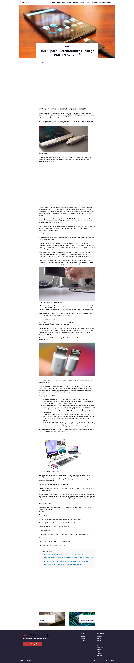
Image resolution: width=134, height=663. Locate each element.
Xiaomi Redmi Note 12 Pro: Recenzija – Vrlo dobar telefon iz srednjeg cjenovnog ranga (64, 534)
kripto (98, 643)
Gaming (82, 2)
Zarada (69, 2)
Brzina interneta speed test (88, 642)
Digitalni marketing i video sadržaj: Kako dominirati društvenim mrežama (65, 554)
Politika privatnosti (99, 660)
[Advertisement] (67, 86)
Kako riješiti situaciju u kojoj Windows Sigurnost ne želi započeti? (63, 564)
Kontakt (109, 2)
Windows (102, 2)
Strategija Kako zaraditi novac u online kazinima (53, 538)
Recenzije (75, 2)
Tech (53, 2)
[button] (113, 2)
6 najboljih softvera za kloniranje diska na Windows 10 (55, 526)
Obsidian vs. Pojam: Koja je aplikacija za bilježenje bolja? (55, 541)
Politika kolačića (110, 660)
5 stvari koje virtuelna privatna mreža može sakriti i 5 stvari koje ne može (60, 519)
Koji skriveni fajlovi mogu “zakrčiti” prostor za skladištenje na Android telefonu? (67, 561)
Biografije (99, 636)
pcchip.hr (42, 511)
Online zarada (100, 647)
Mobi (58, 2)
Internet (99, 640)
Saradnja (83, 640)
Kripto (88, 2)
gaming (99, 638)
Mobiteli (99, 645)
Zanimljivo (94, 2)
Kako (63, 2)
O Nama (83, 636)
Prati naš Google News (32, 644)
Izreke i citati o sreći (45, 530)
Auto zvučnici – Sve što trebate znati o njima (52, 545)
